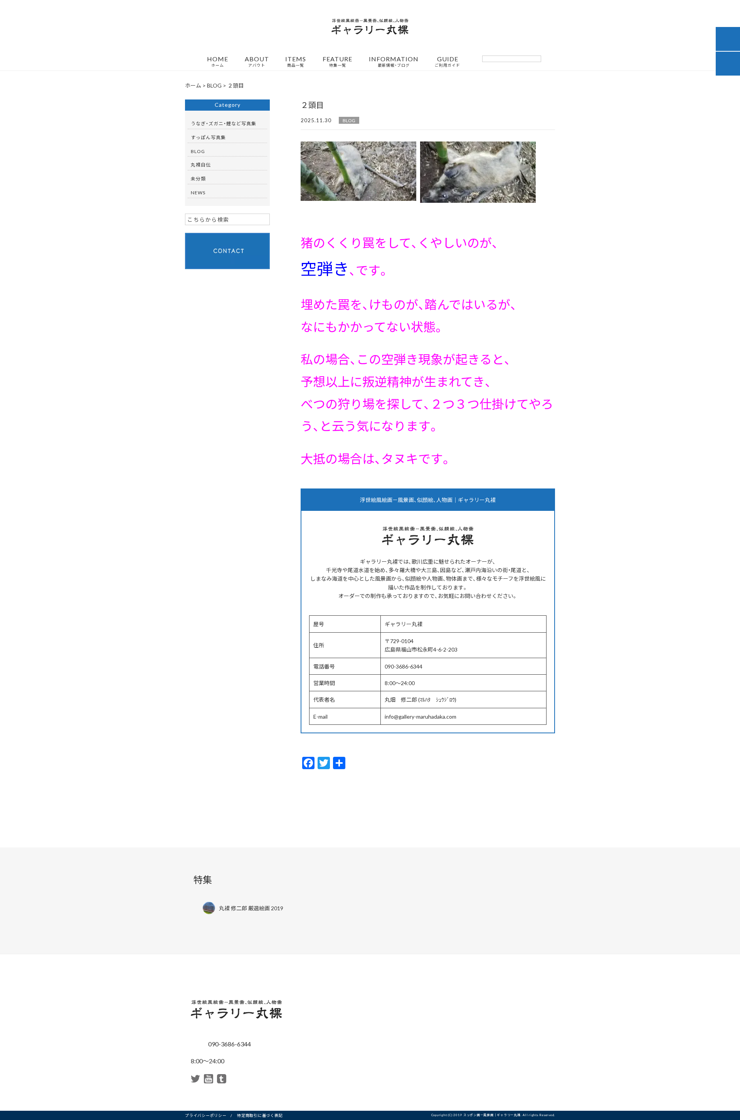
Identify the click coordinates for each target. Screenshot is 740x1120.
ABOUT (257, 62)
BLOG (349, 120)
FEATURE (337, 62)
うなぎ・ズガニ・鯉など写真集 (223, 123)
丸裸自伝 (201, 164)
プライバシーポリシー (206, 1115)
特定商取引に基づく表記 (260, 1115)
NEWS (198, 192)
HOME (217, 62)
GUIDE (447, 62)
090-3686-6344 (229, 1043)
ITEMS (295, 62)
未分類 (198, 178)
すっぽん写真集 (208, 137)
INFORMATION (394, 62)
